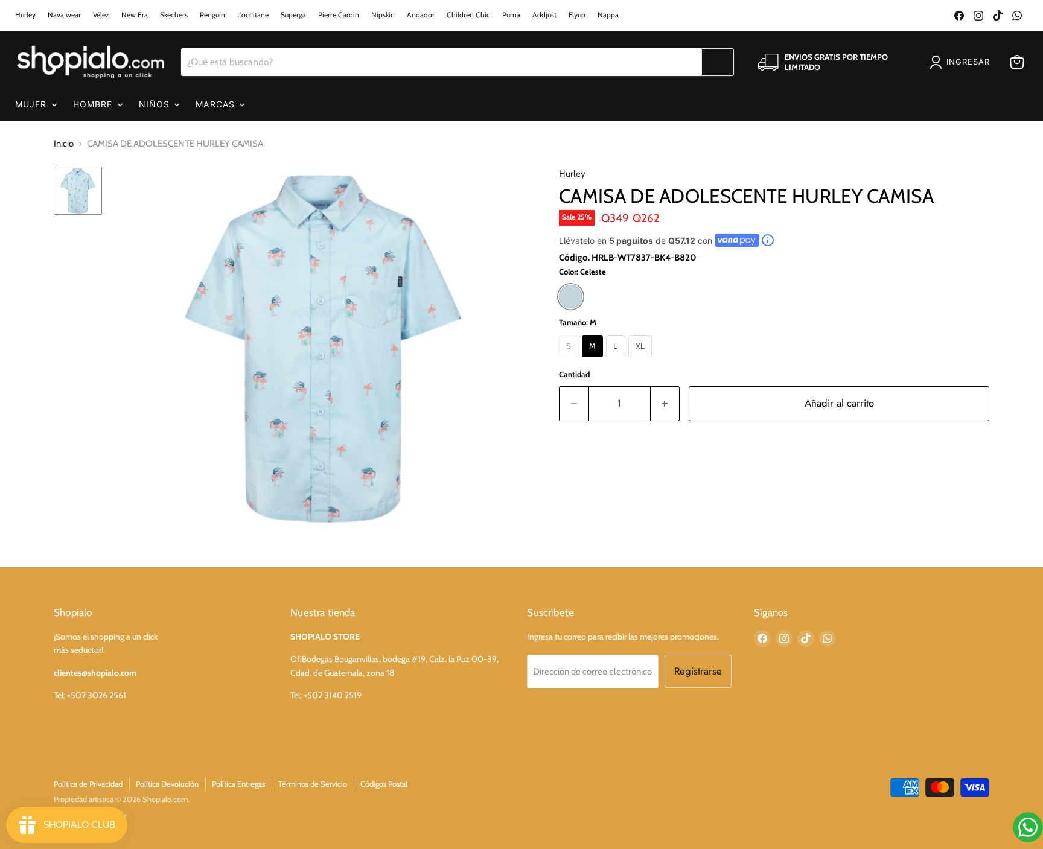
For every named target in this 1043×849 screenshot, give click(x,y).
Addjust (544, 14)
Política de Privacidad (88, 784)
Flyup (577, 14)
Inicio (64, 143)
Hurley (25, 14)
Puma (511, 14)
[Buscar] (717, 62)
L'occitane (253, 14)
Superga (293, 14)
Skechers (174, 14)
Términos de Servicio (312, 784)
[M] (594, 360)
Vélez (101, 14)
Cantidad (574, 374)
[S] (570, 360)
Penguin (212, 14)
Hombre (94, 104)
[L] (617, 360)
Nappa (608, 14)
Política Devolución (167, 784)
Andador (421, 14)
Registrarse (698, 671)
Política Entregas (238, 784)
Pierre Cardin (338, 14)
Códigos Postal (383, 784)
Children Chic (468, 14)
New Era (134, 14)
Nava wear (64, 14)
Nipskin (383, 14)
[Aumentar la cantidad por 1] (665, 403)
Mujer (32, 104)
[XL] (641, 360)
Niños (156, 104)
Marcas (217, 104)
